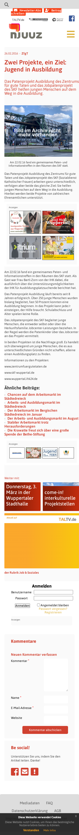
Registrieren (53, 612)
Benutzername (21, 592)
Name (16, 698)
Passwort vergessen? (53, 609)
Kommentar (20, 661)
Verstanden (31, 830)
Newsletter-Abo (30, 10)
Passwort (21, 598)
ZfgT (25, 53)
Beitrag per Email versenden (25, 772)
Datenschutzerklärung (30, 811)
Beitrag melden (34, 772)
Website (16, 718)
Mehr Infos (49, 830)
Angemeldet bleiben (55, 605)
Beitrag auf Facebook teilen (15, 772)
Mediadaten (30, 803)
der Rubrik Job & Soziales (21, 572)
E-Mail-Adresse (22, 708)
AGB (57, 811)
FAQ (49, 803)
